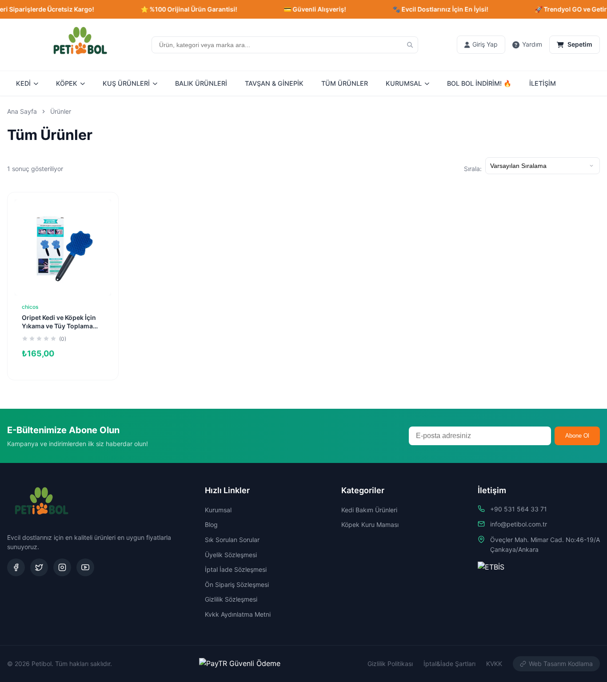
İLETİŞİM (542, 83)
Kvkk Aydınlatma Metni (238, 614)
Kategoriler (362, 490)
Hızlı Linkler (227, 490)
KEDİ (23, 83)
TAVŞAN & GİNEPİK (274, 83)
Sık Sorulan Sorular (232, 539)
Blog (211, 524)
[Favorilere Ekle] (98, 213)
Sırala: (473, 168)
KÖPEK (66, 83)
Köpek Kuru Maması (370, 524)
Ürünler (60, 111)
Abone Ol (577, 435)
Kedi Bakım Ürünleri (369, 510)
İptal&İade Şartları (449, 663)
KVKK (494, 663)
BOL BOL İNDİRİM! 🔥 (479, 83)
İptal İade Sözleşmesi (236, 569)
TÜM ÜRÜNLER (344, 83)
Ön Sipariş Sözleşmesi (237, 584)
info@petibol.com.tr (518, 524)
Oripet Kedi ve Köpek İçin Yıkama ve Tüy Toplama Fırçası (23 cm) (59, 326)
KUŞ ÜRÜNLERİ (126, 83)
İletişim (492, 490)
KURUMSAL (404, 83)
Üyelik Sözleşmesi (231, 554)
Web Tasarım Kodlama (561, 663)
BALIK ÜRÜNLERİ (201, 83)
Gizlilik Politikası (390, 663)
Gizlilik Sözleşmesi (231, 599)
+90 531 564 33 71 (518, 509)
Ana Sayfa (22, 111)
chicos (30, 306)
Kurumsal (218, 510)
